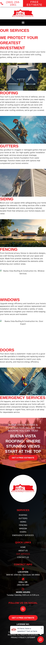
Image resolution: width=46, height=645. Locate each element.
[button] (23, 22)
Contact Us (23, 557)
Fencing (8, 249)
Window (23, 529)
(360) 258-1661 (23, 585)
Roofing (9, 93)
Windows (10, 299)
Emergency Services (22, 397)
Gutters (9, 146)
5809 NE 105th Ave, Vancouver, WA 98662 (23, 575)
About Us (23, 551)
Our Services (23, 554)
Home (23, 547)
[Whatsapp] (23, 609)
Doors (7, 350)
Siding (6, 199)
